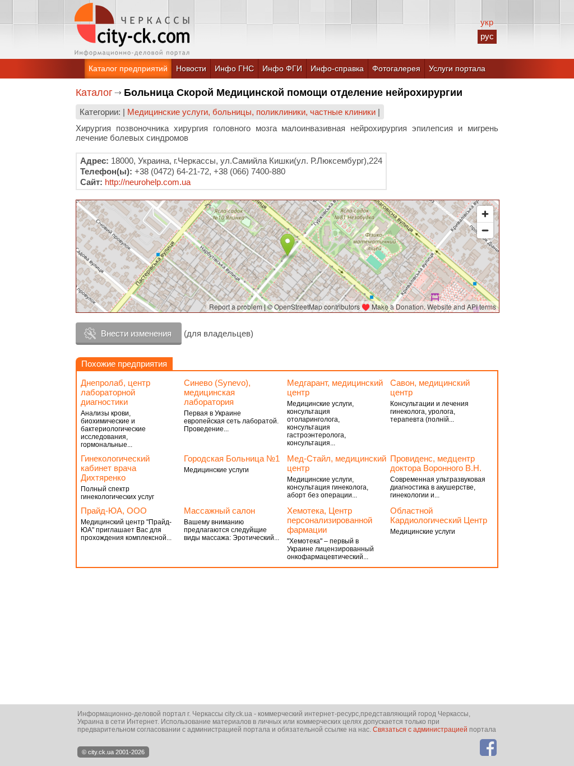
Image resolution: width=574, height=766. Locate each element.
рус (487, 36)
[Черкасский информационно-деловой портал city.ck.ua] (132, 29)
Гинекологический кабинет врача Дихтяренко (115, 468)
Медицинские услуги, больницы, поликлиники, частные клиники (251, 112)
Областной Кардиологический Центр (438, 515)
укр (486, 22)
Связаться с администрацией (420, 729)
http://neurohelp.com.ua (148, 182)
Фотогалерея (396, 68)
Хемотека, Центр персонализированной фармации (329, 520)
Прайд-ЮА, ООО (114, 510)
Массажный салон (219, 510)
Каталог (94, 92)
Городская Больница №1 (232, 458)
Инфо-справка (337, 68)
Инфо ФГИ (282, 68)
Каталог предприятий (128, 68)
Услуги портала (457, 68)
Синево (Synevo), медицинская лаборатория (217, 392)
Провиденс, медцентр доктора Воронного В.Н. (436, 463)
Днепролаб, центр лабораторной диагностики (115, 392)
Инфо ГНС (234, 68)
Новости (191, 68)
